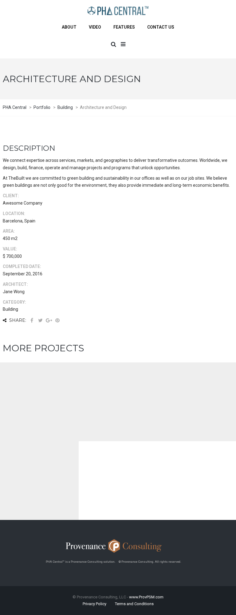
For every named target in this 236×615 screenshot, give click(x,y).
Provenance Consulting (87, 561)
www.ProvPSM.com (146, 597)
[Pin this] (57, 320)
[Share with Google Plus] (49, 320)
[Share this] (32, 320)
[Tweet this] (40, 320)
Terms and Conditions (134, 603)
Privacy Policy (94, 603)
